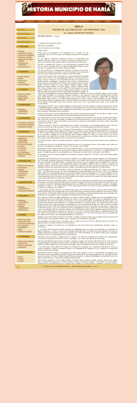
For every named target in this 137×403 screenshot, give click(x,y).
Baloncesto (22, 80)
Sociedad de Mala (25, 127)
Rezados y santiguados (23, 110)
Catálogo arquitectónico (23, 187)
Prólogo (21, 51)
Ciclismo (21, 82)
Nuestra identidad (25, 245)
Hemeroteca (22, 96)
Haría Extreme (23, 84)
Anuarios (21, 204)
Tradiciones (22, 113)
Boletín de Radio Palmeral (24, 155)
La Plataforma (23, 152)
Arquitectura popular (26, 190)
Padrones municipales (23, 201)
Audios (21, 261)
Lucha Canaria (23, 76)
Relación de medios (26, 136)
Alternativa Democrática (23, 139)
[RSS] (18, 267)
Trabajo (21, 177)
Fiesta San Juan (24, 221)
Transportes (22, 173)
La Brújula (22, 148)
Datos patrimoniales (26, 241)
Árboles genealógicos (23, 207)
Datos (20, 229)
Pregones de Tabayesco (23, 63)
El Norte (21, 146)
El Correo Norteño (25, 144)
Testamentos (23, 210)
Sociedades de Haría (26, 122)
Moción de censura (25, 165)
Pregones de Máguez (26, 55)
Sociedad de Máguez (26, 124)
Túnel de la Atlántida (26, 223)
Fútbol (20, 78)
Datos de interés (24, 94)
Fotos (20, 257)
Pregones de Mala (25, 57)
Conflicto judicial (25, 231)
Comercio (22, 175)
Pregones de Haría (25, 53)
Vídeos (21, 259)
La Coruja (22, 150)
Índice (57, 36)
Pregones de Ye (24, 67)
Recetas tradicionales (23, 170)
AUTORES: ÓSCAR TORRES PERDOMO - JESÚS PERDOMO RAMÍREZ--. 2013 (70, 266)
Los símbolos (23, 225)
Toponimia (22, 247)
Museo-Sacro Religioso (23, 99)
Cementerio (22, 167)
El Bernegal (22, 142)
